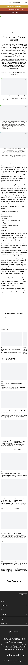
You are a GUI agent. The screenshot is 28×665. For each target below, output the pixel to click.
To (10, 97)
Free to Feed (22, 65)
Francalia (10, 152)
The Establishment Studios (11, 154)
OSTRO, (25, 46)
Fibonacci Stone (16, 98)
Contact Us (14, 632)
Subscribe (23, 594)
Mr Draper (17, 151)
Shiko (5, 98)
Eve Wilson (18, 155)
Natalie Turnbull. (6, 101)
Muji (14, 124)
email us (2, 661)
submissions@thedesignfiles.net (15, 649)
